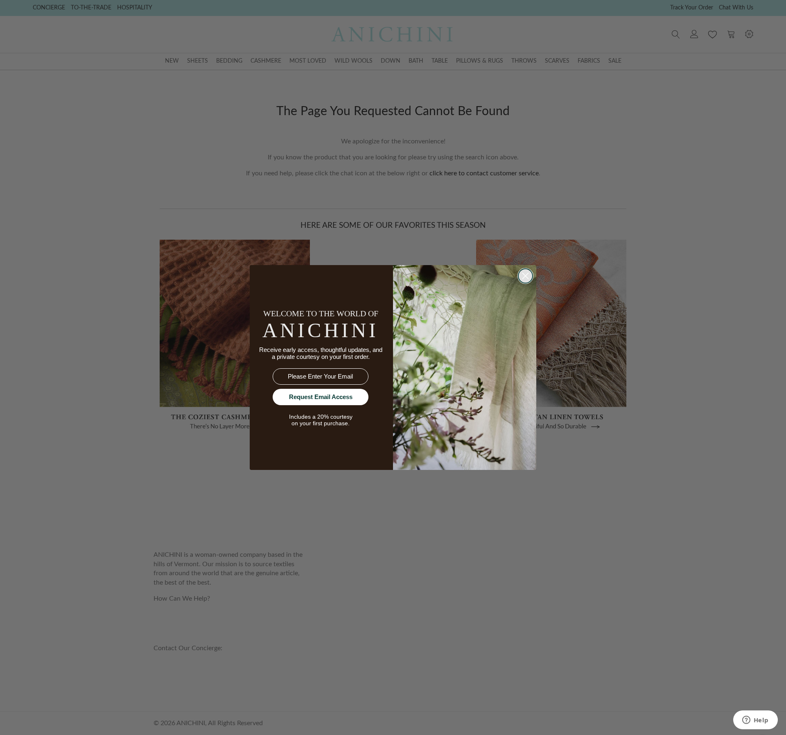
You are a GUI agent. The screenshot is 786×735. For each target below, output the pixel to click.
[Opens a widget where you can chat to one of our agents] (755, 720)
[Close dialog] (525, 276)
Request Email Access (320, 396)
